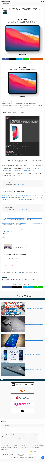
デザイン (22, 445)
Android (11, 434)
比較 (21, 447)
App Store (4, 436)
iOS (19, 279)
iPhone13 (33, 438)
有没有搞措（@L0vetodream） (25, 229)
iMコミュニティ (18, 272)
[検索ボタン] (41, 1)
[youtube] (25, 296)
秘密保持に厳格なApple (7, 223)
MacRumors (15, 229)
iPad (22, 279)
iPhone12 (33, 279)
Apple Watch (34, 434)
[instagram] (20, 296)
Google (23, 436)
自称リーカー (36, 223)
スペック (29, 443)
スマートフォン (37, 443)
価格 (3, 447)
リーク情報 (4, 280)
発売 (32, 447)
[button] (5, 59)
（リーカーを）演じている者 (16, 199)
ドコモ (28, 445)
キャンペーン (11, 443)
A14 (11, 279)
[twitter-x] (18, 296)
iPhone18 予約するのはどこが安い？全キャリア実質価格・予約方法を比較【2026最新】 (26, 246)
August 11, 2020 (20, 184)
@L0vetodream (6, 279)
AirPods (4, 434)
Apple (17, 279)
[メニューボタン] (44, 1)
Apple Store (25, 434)
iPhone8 (18, 438)
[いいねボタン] (3, 237)
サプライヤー (20, 443)
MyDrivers (8, 229)
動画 (9, 447)
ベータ (35, 445)
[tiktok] (22, 296)
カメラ (37, 279)
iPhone (29, 279)
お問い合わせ (13, 454)
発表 (37, 447)
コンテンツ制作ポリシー (21, 454)
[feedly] (27, 296)
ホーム (3, 454)
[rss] (30, 296)
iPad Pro (4, 438)
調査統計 (4, 449)
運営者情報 (7, 454)
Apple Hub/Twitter (9, 231)
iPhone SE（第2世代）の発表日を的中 (15, 218)
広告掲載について (22, 455)
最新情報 (5, 277)
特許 (26, 447)
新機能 (15, 447)
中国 (41, 445)
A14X (14, 279)
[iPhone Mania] (5, 1)
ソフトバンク (4, 445)
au (10, 436)
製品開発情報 (23, 223)
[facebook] (15, 296)
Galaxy (16, 436)
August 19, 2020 (23, 209)
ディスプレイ (13, 445)
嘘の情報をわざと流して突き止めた (17, 219)
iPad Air (25, 279)
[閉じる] (43, 451)
